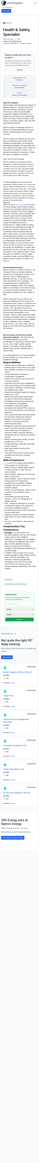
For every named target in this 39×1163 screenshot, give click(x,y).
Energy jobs (8, 579)
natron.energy (20, 205)
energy (28, 43)
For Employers (7, 7)
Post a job (6, 11)
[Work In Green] (12, 3)
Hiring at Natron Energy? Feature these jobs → (16, 832)
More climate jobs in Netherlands (16, 584)
